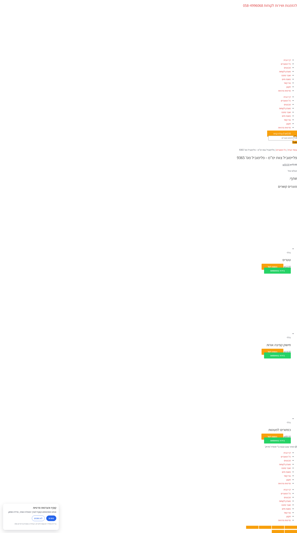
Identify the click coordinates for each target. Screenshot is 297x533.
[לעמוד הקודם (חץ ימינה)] (291, 531)
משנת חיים (286, 79)
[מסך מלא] (278, 527)
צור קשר (287, 82)
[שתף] (265, 527)
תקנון (288, 86)
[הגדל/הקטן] (291, 527)
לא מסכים (38, 518)
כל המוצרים (286, 63)
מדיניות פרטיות (284, 90)
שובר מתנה (286, 75)
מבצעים (287, 67)
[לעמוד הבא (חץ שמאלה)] (278, 531)
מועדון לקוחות (285, 71)
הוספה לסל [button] (272, 266)
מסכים (51, 518)
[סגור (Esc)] (252, 527)
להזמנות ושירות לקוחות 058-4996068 (270, 5)
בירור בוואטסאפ (277, 270)
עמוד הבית (292, 149)
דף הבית (287, 60)
